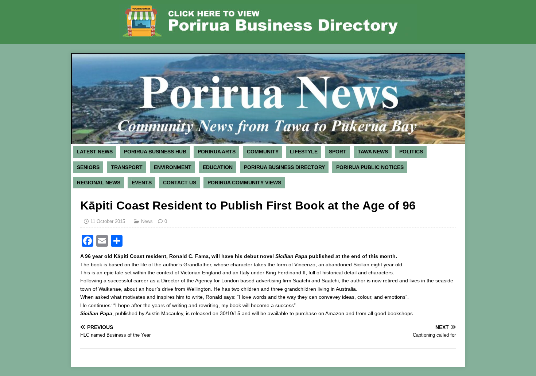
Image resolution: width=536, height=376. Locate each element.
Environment (172, 167)
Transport (127, 167)
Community (263, 151)
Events (142, 182)
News (147, 221)
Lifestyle (304, 151)
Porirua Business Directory (284, 167)
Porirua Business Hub (155, 151)
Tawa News (373, 151)
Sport (337, 151)
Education (218, 167)
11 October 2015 (107, 221)
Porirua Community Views (244, 182)
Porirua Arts (217, 151)
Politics (411, 151)
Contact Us (179, 182)
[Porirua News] (268, 140)
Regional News (98, 182)
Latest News (95, 151)
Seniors (88, 167)
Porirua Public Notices (370, 167)
